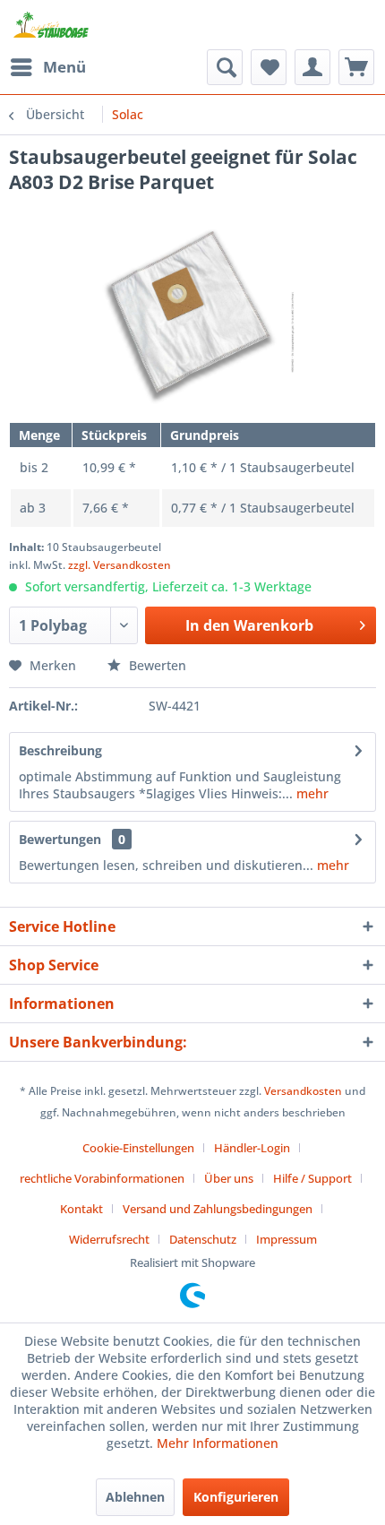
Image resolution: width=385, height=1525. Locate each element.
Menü (64, 66)
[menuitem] (47, 67)
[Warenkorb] (356, 67)
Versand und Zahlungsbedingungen (217, 1209)
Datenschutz (202, 1239)
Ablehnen (135, 1496)
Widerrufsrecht (109, 1239)
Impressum (286, 1239)
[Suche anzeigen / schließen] (225, 67)
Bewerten (155, 665)
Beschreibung (60, 750)
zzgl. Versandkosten (119, 565)
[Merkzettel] (269, 67)
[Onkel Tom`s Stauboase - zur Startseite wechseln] (51, 24)
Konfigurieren (235, 1496)
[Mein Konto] (312, 67)
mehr (311, 793)
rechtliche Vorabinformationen (102, 1178)
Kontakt (81, 1209)
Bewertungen (60, 839)
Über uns (228, 1178)
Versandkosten (303, 1091)
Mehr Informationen (217, 1443)
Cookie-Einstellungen (138, 1148)
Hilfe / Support (312, 1178)
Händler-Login (252, 1148)
